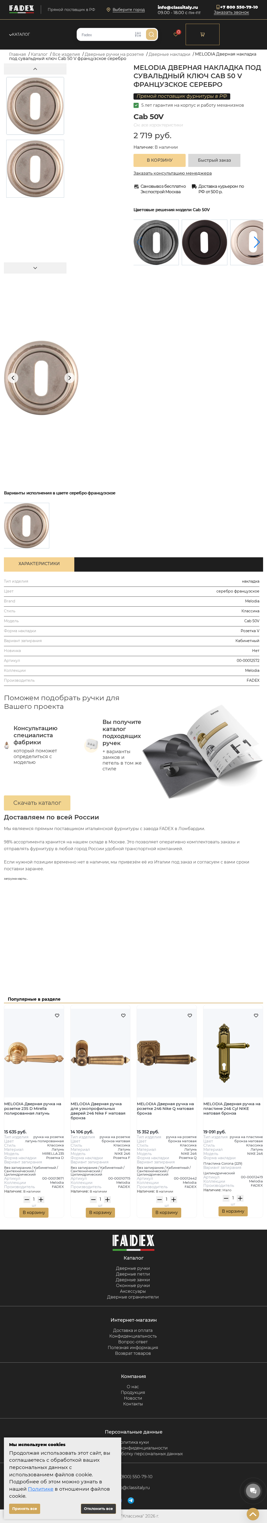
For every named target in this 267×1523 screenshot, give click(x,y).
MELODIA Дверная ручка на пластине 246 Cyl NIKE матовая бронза (231, 1108)
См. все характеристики (158, 125)
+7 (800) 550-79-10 (134, 1477)
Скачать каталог (37, 802)
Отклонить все (98, 1508)
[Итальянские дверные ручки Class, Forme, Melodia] (21, 9)
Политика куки (133, 1442)
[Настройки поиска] (137, 34)
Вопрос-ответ (133, 1341)
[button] (256, 242)
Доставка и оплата (133, 1330)
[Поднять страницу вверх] (253, 1514)
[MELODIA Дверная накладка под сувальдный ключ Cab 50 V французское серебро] (26, 525)
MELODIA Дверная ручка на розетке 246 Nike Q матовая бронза (165, 1108)
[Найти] (151, 34)
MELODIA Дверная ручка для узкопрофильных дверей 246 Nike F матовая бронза (98, 1110)
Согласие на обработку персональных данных (133, 1453)
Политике (40, 1489)
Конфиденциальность (133, 1336)
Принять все (24, 1508)
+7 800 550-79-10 (239, 7)
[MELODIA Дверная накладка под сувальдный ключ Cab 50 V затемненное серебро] (156, 242)
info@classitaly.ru (178, 7)
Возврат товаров (133, 1353)
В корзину (34, 1212)
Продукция (133, 1392)
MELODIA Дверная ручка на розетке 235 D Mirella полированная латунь (32, 1108)
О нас (133, 1386)
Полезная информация (133, 1347)
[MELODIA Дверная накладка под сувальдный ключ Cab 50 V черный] (204, 242)
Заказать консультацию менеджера (173, 173)
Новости (133, 1398)
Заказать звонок (231, 12)
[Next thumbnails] (35, 268)
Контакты (133, 1403)
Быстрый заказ (214, 160)
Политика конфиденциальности (133, 1448)
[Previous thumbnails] (35, 69)
